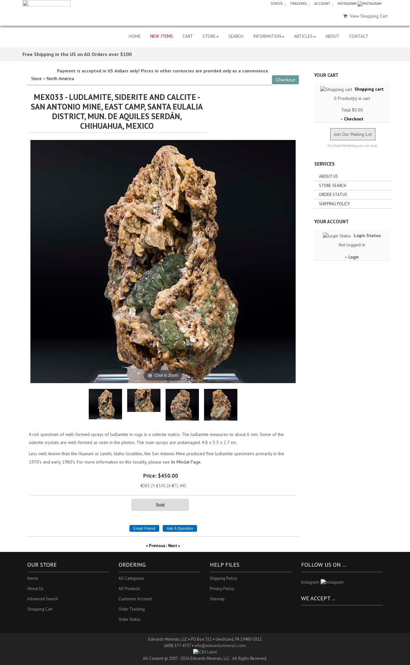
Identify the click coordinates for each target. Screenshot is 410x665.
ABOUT (332, 36)
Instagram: (311, 582)
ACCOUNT (322, 3)
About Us (328, 176)
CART (188, 36)
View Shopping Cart (369, 16)
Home (32, 578)
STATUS (277, 3)
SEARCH (235, 36)
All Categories (131, 578)
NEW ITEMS (161, 36)
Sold (160, 505)
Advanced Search (42, 599)
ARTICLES (303, 36)
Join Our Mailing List (353, 134)
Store (36, 78)
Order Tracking (132, 609)
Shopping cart (369, 89)
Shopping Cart (40, 609)
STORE (209, 36)
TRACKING (298, 3)
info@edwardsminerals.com (220, 645)
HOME (135, 36)
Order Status (333, 194)
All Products (129, 588)
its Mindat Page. (186, 462)
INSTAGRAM (347, 3)
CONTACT (358, 36)
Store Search (332, 185)
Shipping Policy (334, 204)
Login (353, 257)
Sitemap (217, 599)
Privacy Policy (222, 588)
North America (60, 78)
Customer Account (135, 599)
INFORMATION (267, 36)
